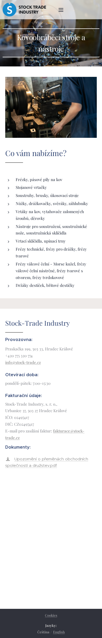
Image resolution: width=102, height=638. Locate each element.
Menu (61, 9)
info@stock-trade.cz (23, 362)
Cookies (51, 615)
